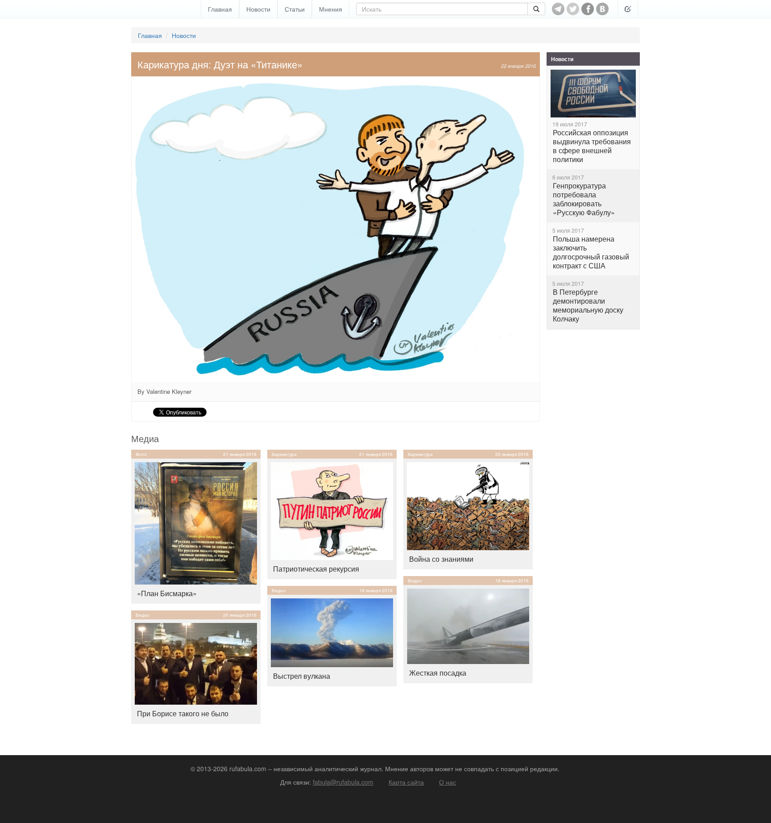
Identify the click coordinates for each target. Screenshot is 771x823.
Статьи (295, 8)
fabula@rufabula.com (343, 781)
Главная (220, 8)
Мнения (330, 8)
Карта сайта (406, 781)
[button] (628, 9)
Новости (258, 8)
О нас (447, 781)
